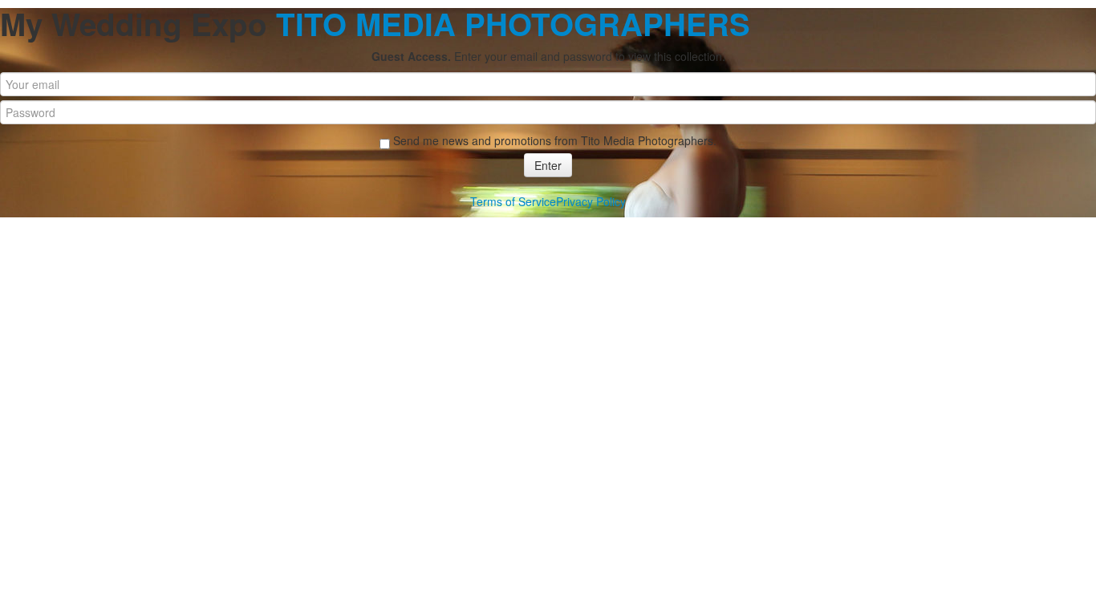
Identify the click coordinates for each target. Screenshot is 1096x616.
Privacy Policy (591, 201)
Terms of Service (513, 201)
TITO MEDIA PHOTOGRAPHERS (513, 24)
